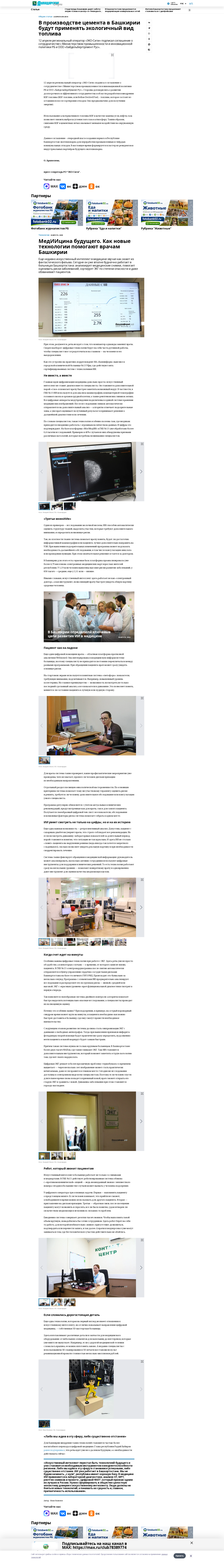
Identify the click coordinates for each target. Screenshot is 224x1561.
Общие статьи (45, 17)
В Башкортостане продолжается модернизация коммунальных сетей (122, 10)
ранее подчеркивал (54, 1450)
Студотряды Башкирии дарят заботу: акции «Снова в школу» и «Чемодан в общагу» (83, 10)
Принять (180, 1556)
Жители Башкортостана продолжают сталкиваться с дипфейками (163, 10)
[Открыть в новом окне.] (51, 186)
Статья (35, 9)
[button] (141, 471)
